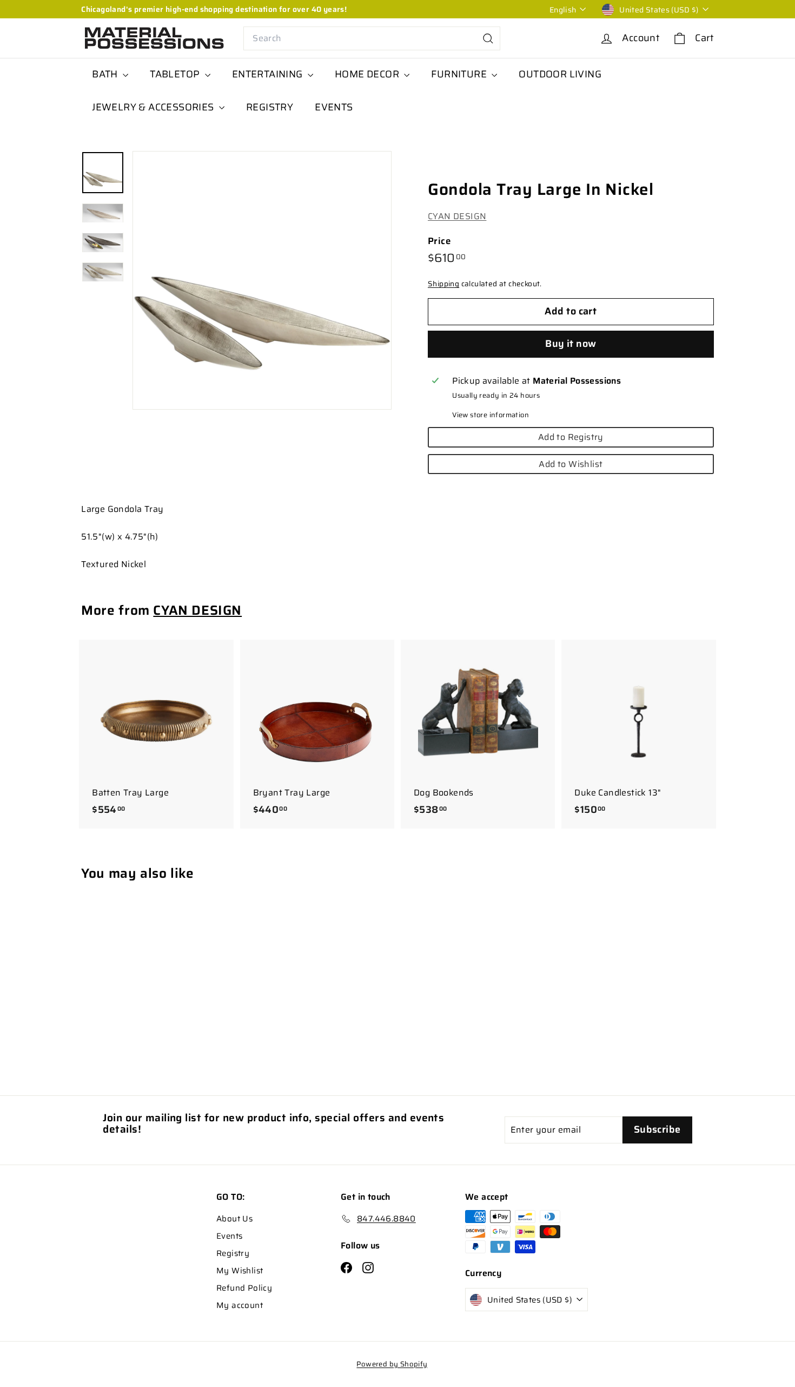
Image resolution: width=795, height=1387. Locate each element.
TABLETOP (176, 74)
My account (239, 1305)
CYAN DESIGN (457, 216)
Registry (232, 1253)
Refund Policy (244, 1287)
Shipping (443, 284)
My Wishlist (239, 1270)
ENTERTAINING (268, 74)
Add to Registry (571, 437)
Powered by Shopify (391, 1364)
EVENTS (334, 107)
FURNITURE (460, 74)
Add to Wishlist (570, 464)
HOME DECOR (368, 74)
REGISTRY (269, 107)
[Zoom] (262, 281)
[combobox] (371, 38)
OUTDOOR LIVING (560, 74)
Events (229, 1236)
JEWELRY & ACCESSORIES (154, 107)
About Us (234, 1218)
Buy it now (571, 343)
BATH (106, 74)
